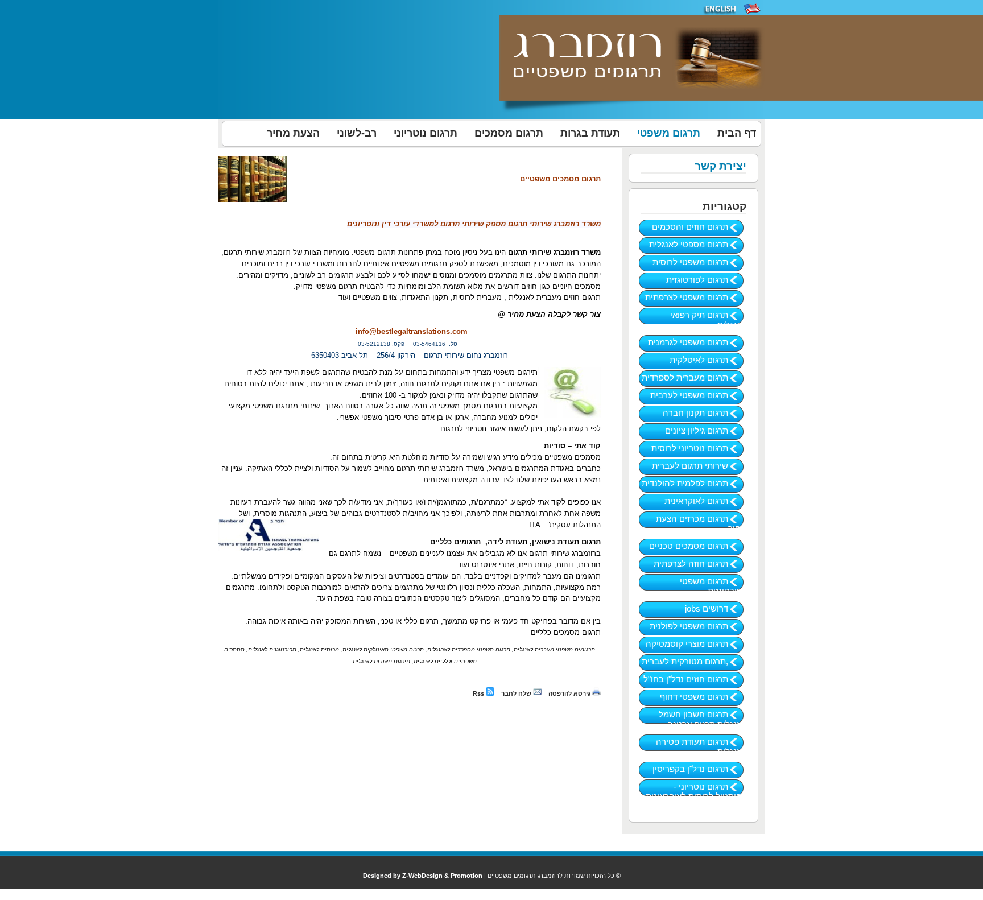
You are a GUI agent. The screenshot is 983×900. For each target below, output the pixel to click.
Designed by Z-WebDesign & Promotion (422, 875)
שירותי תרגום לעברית (699, 465)
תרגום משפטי (668, 133)
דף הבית (736, 133)
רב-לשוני (357, 133)
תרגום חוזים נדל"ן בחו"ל (694, 679)
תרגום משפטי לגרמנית (697, 342)
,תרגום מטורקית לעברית (694, 661)
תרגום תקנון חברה (704, 413)
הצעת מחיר (293, 133)
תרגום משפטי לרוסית (699, 262)
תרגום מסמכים (508, 133)
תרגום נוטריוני (425, 133)
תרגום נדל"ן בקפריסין (699, 769)
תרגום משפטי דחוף (703, 696)
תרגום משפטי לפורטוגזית (713, 586)
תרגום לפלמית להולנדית (694, 483)
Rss (479, 693)
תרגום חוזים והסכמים (699, 227)
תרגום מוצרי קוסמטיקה (696, 644)
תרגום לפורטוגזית (706, 279)
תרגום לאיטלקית (708, 360)
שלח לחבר (517, 693)
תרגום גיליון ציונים (705, 430)
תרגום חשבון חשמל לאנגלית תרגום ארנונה (702, 719)
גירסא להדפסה (570, 693)
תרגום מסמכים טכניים (697, 546)
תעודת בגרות (590, 133)
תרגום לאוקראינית (705, 501)
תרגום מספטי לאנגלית (697, 244)
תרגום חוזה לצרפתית (700, 563)
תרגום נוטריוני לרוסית (698, 448)
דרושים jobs (715, 608)
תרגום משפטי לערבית (698, 395)
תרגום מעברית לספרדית (694, 377)
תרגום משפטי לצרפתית (695, 297)
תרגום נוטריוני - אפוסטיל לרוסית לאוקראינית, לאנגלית (694, 796)
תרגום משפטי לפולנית (698, 626)
